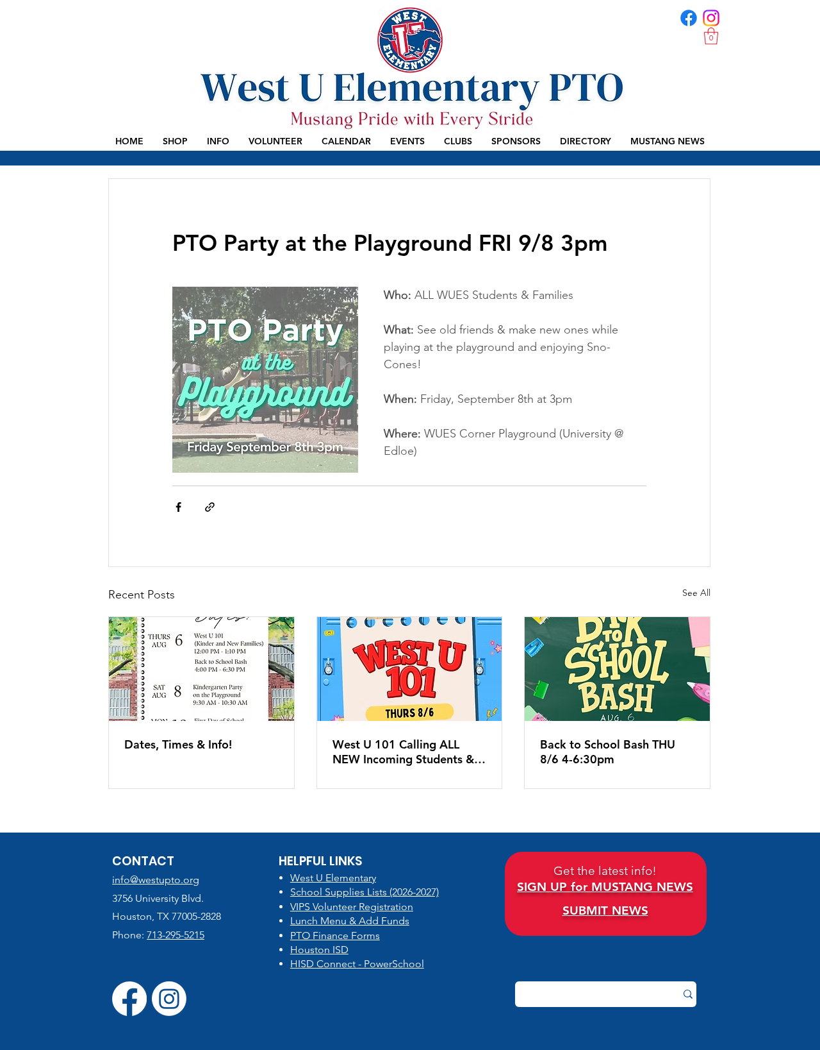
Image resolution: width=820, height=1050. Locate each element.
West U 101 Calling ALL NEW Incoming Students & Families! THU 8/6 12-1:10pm (403, 751)
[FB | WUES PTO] (689, 18)
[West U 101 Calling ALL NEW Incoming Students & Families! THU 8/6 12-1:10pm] (409, 669)
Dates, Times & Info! (178, 744)
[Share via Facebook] (178, 507)
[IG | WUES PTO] (711, 18)
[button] (711, 36)
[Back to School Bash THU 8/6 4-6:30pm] (617, 669)
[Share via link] (210, 507)
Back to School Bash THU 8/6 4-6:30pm (607, 751)
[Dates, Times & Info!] (201, 669)
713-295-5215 (175, 935)
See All (696, 592)
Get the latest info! (605, 870)
